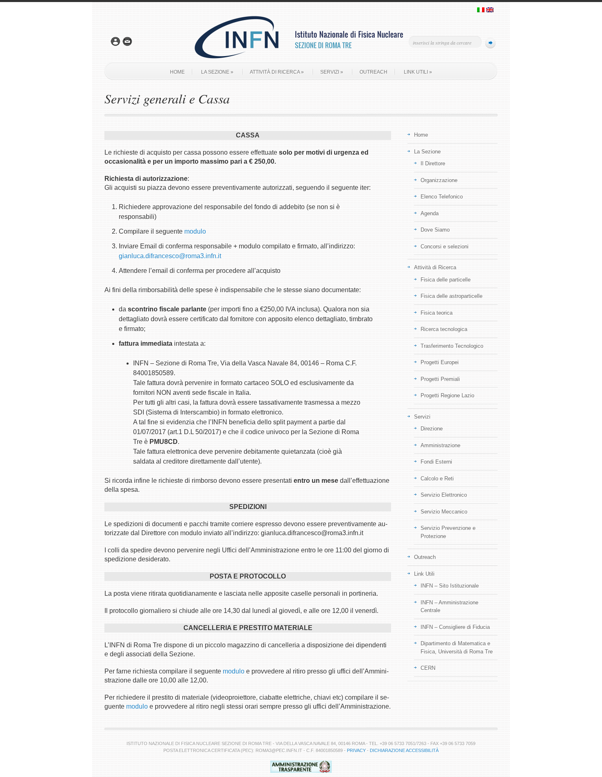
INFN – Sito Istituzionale (450, 586)
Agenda (430, 213)
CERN (428, 668)
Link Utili (418, 72)
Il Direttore (433, 163)
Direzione (432, 429)
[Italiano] (480, 11)
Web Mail (127, 41)
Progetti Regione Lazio (447, 395)
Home (177, 72)
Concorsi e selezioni (444, 246)
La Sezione (217, 72)
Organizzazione (439, 180)
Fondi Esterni (436, 462)
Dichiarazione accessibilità (404, 750)
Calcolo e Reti (437, 478)
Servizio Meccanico (444, 512)
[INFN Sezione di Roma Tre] (301, 61)
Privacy (356, 750)
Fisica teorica (437, 313)
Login (115, 41)
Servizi (331, 72)
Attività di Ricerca (277, 72)
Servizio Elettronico (444, 495)
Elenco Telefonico (442, 197)
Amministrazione (440, 445)
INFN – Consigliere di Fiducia (455, 627)
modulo (195, 231)
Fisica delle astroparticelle (451, 296)
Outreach (373, 72)
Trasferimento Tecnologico (452, 346)
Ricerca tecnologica (444, 329)
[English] (489, 11)
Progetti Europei (440, 362)
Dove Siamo (435, 230)
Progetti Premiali (440, 379)
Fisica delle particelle (446, 280)
